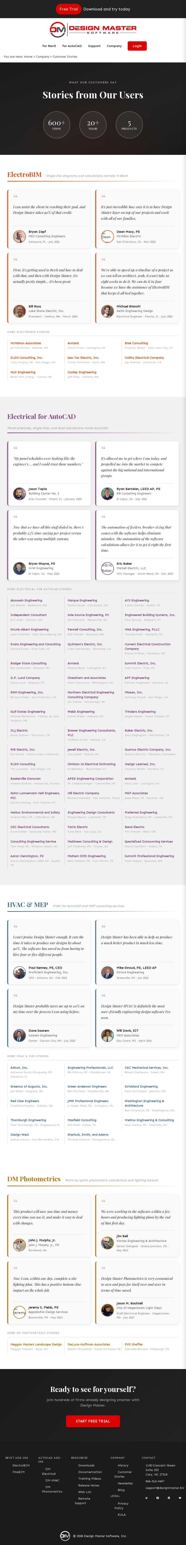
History (123, 1465)
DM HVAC (52, 1480)
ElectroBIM (20, 1465)
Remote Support (82, 1501)
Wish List (84, 1492)
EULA (122, 1515)
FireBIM (18, 1472)
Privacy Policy (121, 1506)
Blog (121, 1490)
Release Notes (88, 1485)
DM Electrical (49, 1471)
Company (42, 56)
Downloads (86, 1465)
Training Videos (89, 1479)
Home (28, 56)
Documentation (90, 1472)
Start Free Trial (93, 1421)
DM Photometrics (52, 1489)
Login (137, 46)
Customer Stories (123, 1474)
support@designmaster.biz (165, 1488)
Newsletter (125, 1483)
